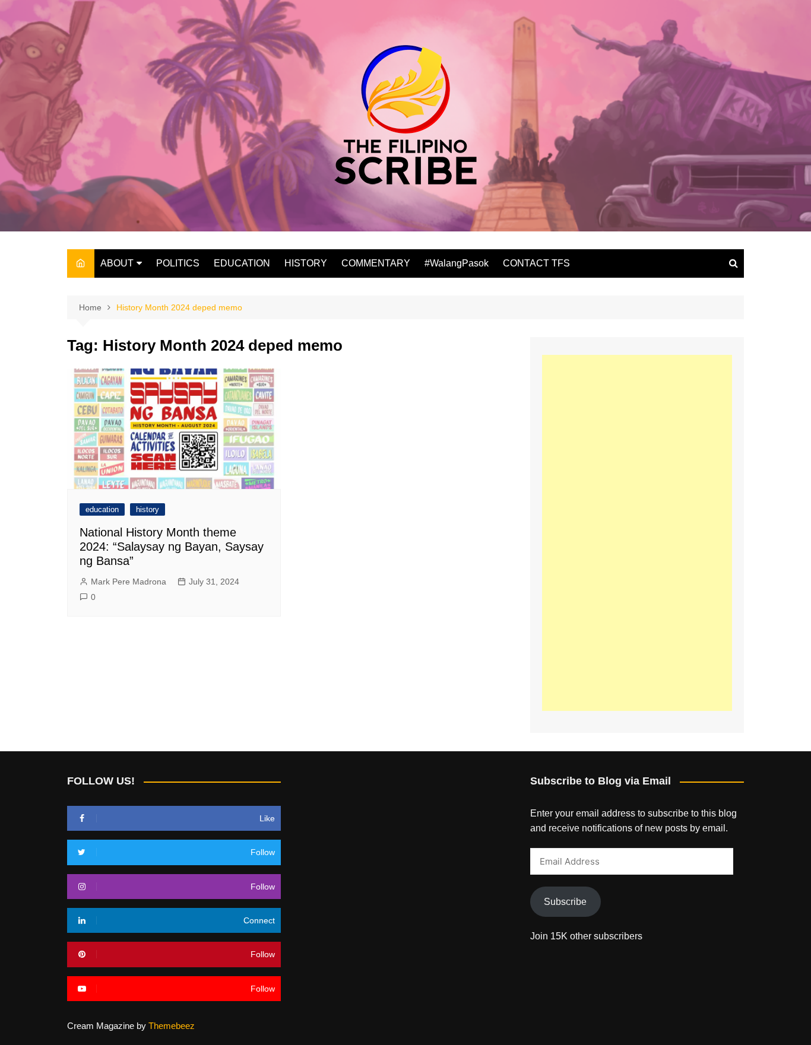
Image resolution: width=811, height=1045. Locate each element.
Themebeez (171, 1026)
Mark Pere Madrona (128, 581)
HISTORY (305, 263)
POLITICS (177, 263)
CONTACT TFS (536, 263)
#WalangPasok (456, 263)
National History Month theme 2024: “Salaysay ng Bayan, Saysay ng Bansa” (172, 546)
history (147, 509)
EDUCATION (242, 263)
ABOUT (117, 263)
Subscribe (565, 902)
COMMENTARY (375, 263)
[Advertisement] (637, 533)
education (102, 509)
